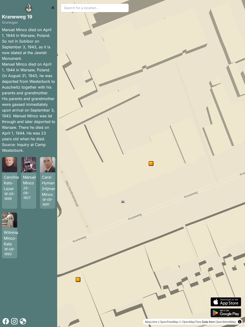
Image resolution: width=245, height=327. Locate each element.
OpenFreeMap (169, 322)
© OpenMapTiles (190, 322)
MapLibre (151, 322)
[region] (151, 163)
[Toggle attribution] (240, 322)
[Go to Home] (28, 7)
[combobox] (94, 8)
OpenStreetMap (225, 322)
